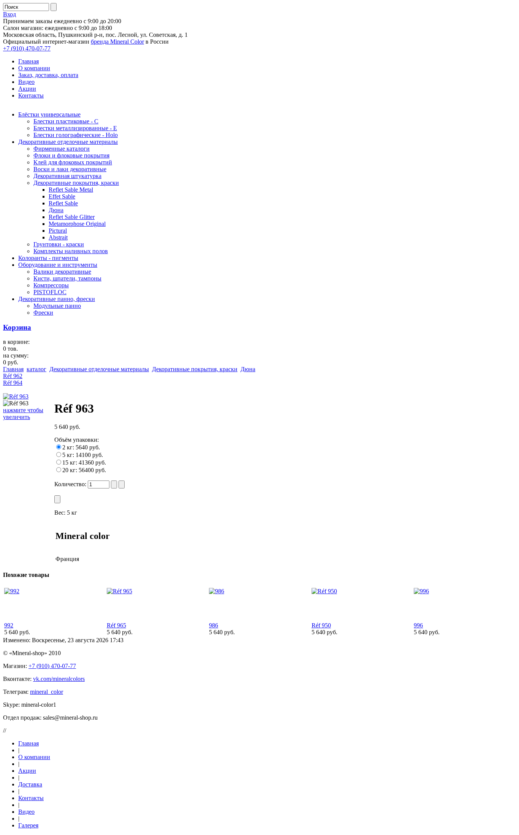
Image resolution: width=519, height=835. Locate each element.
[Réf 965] (119, 591)
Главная (13, 369)
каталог (36, 369)
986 (213, 625)
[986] (216, 591)
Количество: (71, 484)
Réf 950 (321, 625)
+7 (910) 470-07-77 (27, 48)
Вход (9, 14)
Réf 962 (12, 376)
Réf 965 (116, 625)
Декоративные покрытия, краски (194, 369)
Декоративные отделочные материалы (99, 369)
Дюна (248, 369)
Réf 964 (12, 383)
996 (418, 625)
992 (8, 625)
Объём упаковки (75, 439)
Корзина (17, 327)
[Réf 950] (324, 591)
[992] (11, 591)
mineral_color (46, 691)
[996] (421, 591)
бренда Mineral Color (117, 41)
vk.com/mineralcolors (59, 679)
